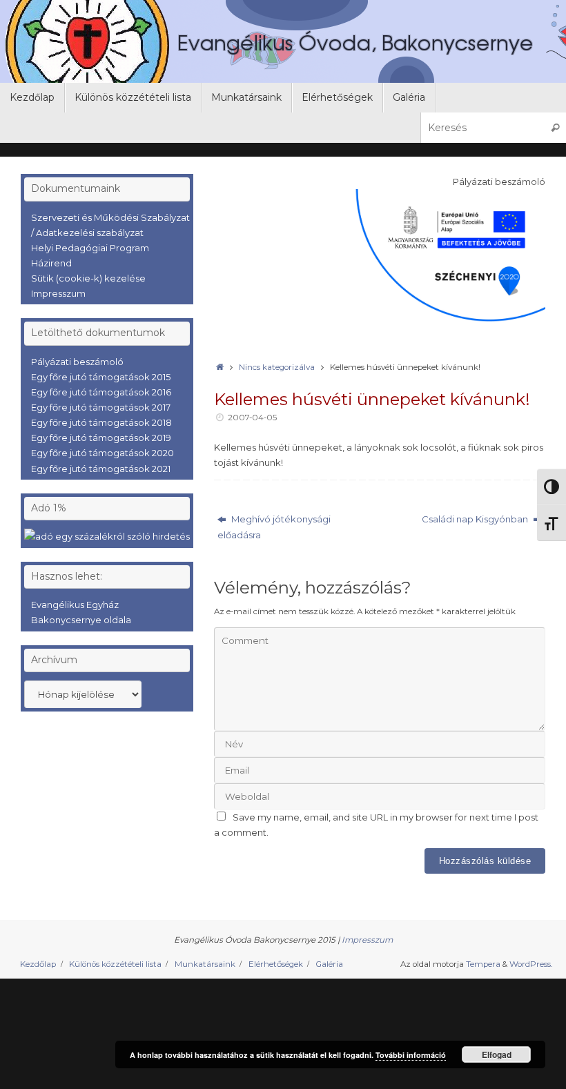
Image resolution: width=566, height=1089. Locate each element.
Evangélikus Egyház (75, 604)
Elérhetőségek (275, 964)
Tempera (483, 964)
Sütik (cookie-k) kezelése (88, 278)
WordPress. (530, 964)
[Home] (219, 367)
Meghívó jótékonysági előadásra (274, 526)
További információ (410, 1055)
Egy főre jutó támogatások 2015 (100, 376)
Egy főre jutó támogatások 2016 (101, 392)
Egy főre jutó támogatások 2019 (101, 437)
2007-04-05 (252, 417)
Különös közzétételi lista (115, 964)
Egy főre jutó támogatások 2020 (102, 452)
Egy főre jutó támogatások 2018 (101, 422)
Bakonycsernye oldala (81, 619)
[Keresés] (555, 127)
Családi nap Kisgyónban (476, 518)
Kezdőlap (38, 964)
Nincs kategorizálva (277, 367)
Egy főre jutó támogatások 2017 (100, 407)
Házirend (51, 262)
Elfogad (496, 1054)
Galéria (329, 964)
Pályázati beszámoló (77, 361)
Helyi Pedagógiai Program (90, 247)
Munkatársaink (205, 964)
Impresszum (58, 293)
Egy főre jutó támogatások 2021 (100, 468)
